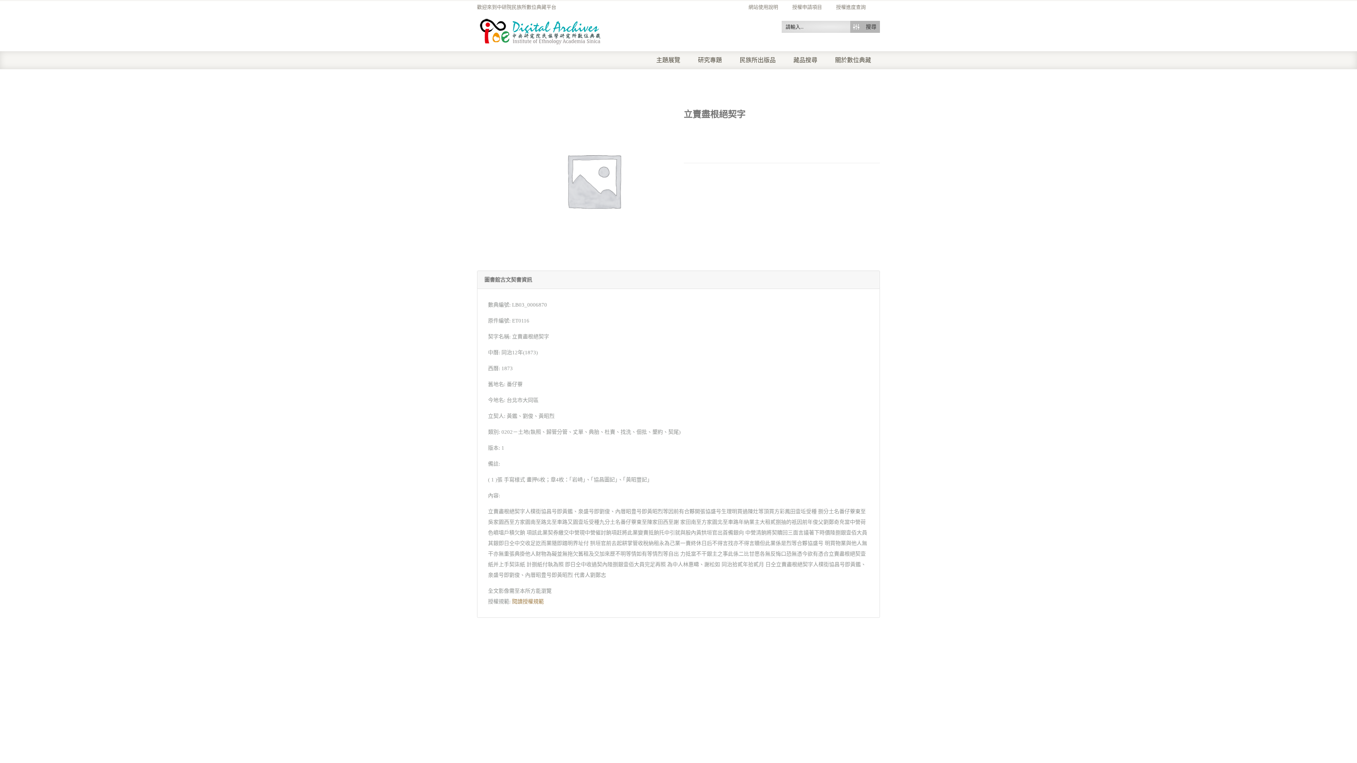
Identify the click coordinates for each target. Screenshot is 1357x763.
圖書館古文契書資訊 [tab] (508, 280)
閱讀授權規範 (528, 601)
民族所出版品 (758, 60)
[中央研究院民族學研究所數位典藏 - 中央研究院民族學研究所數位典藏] (540, 30)
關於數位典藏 (853, 60)
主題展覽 (668, 60)
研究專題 (710, 60)
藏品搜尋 (805, 60)
